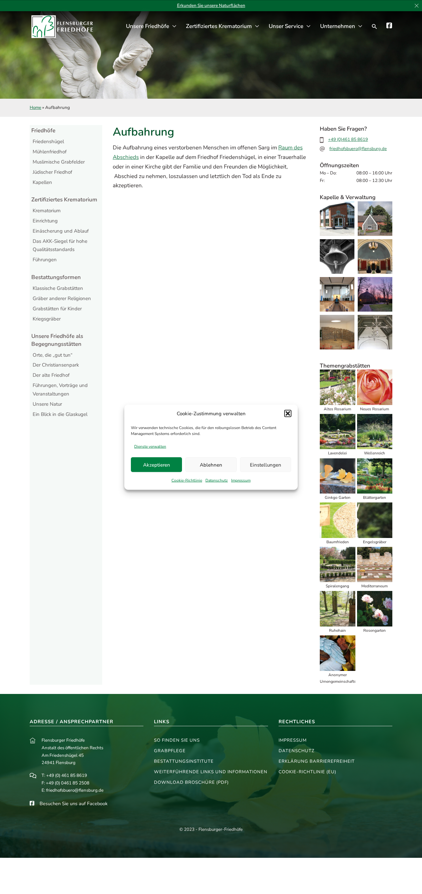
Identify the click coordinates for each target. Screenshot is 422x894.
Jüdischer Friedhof (52, 172)
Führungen (45, 259)
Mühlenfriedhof (50, 151)
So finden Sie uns (177, 740)
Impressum (241, 480)
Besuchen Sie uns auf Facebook (73, 803)
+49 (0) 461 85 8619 (66, 776)
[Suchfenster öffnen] (374, 26)
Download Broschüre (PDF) (191, 782)
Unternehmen (337, 26)
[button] (288, 413)
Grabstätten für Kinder (57, 308)
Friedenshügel (48, 141)
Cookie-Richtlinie (186, 480)
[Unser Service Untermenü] (308, 26)
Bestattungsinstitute (184, 761)
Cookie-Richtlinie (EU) (307, 772)
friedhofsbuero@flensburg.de (358, 149)
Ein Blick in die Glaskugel (60, 414)
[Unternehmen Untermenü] (360, 26)
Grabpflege (170, 751)
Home (35, 108)
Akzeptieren (156, 464)
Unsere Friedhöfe (147, 26)
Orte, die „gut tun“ (53, 355)
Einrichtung (45, 220)
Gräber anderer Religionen (62, 298)
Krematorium (47, 210)
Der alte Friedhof (51, 375)
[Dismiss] (416, 5)
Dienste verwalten (150, 446)
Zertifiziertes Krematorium (219, 26)
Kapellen (42, 182)
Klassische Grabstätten (58, 288)
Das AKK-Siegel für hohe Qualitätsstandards (60, 245)
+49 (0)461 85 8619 (348, 139)
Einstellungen (265, 464)
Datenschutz (216, 480)
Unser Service (286, 26)
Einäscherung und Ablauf (61, 231)
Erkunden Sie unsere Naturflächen (211, 6)
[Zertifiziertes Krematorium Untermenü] (257, 26)
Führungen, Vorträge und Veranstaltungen (60, 389)
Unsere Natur (47, 404)
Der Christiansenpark (56, 365)
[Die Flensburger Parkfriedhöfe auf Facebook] (389, 26)
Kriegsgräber (47, 319)
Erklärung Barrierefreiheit (317, 761)
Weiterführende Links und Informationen (210, 772)
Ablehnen (211, 464)
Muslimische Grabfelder (59, 162)
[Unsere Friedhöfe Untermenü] (174, 26)
